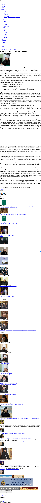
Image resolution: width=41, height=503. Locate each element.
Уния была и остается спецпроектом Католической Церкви (8, 286)
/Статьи (1, 246)
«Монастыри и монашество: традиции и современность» (9, 49)
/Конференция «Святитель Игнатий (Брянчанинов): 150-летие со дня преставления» (11, 343)
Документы (3, 6)
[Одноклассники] (1, 193)
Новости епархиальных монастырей (8, 18)
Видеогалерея (5, 36)
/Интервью (1, 236)
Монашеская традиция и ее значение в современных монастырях (9, 383)
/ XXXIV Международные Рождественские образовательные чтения (9, 469)
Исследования (5, 32)
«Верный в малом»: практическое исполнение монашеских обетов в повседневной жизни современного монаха (15, 438)
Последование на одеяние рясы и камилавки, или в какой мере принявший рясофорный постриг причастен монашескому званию (18, 330)
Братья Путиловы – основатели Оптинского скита (7, 245)
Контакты (3, 42)
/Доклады (1, 446)
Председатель (4, 5)
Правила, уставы (6, 35)
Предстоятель (4, 10)
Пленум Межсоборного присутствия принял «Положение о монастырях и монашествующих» (13, 214)
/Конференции (2, 266)
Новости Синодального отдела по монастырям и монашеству (12, 17)
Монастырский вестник (3, 9)
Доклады (3, 19)
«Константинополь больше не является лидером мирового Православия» (10, 255)
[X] (4, 193)
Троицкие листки (6, 14)
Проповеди (5, 12)
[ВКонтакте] (0, 193)
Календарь (3, 7)
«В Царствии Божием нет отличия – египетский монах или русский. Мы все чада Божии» (12, 465)
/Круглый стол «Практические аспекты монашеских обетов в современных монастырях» (12, 427)
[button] (40, 251)
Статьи (4, 20)
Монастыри (3, 27)
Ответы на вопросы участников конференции (6, 373)
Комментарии (5, 22)
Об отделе (3, 4)
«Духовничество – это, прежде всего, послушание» (7, 235)
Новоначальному (6, 28)
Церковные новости (6, 16)
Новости (3, 15)
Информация (3, 39)
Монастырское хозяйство (7, 31)
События (5, 11)
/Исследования (2, 310)
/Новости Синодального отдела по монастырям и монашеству (8, 207)
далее (3, 501)
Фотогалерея (5, 37)
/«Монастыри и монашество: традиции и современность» (8, 374)
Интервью (5, 21)
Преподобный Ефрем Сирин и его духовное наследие (7, 353)
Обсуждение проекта (6, 26)
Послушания (5, 34)
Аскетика (5, 29)
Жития (4, 30)
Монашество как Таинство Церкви (5, 363)
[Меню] (0, 1)
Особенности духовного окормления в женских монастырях (8, 393)
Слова (4, 13)
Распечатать (2, 189)
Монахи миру (5, 33)
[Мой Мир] (3, 193)
